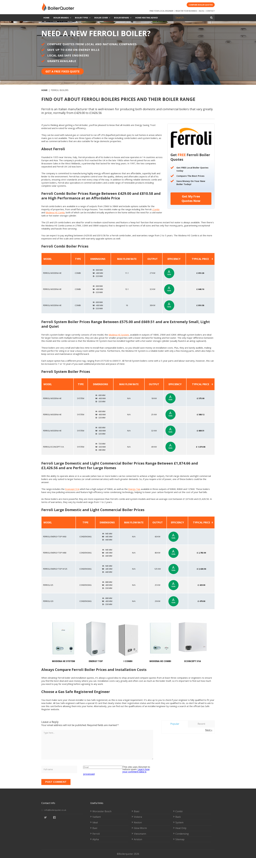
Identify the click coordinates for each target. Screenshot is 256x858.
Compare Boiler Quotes (201, 5)
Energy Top (134, 489)
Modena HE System (119, 334)
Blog (201, 11)
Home (46, 17)
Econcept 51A (72, 489)
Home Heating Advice (146, 17)
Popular (174, 723)
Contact (210, 11)
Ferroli (96, 833)
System (179, 822)
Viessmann (140, 833)
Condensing (182, 833)
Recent (201, 723)
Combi (179, 811)
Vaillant (96, 816)
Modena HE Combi (55, 212)
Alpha (95, 839)
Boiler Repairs (121, 17)
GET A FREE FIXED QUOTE (62, 71)
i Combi (155, 209)
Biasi (136, 811)
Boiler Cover (101, 17)
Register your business (186, 11)
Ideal (95, 822)
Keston (138, 822)
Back (178, 816)
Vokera (138, 816)
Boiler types (81, 17)
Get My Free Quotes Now (191, 198)
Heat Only (180, 828)
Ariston (138, 839)
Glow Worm (140, 828)
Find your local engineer (161, 11)
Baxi (94, 828)
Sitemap (179, 839)
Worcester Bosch (101, 811)
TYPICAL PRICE (200, 259)
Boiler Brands (61, 17)
